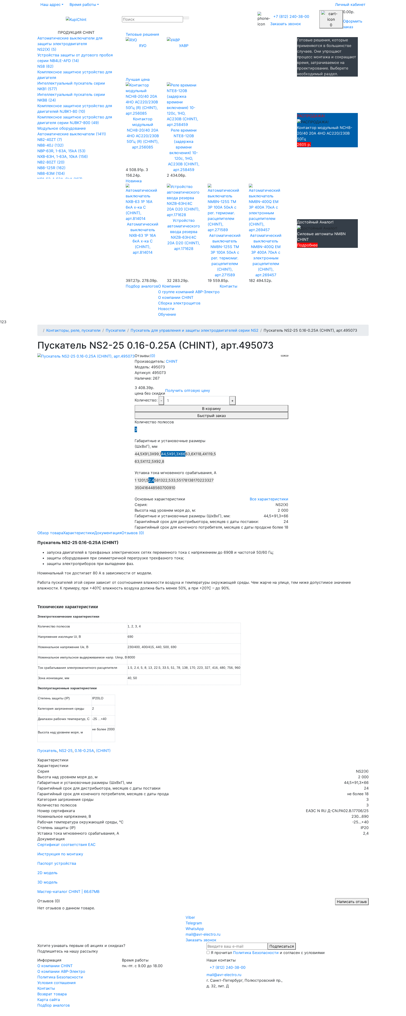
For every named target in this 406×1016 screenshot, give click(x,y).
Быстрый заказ (211, 415)
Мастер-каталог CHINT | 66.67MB (68, 891)
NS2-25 (66, 750)
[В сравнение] (286, 355)
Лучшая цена (138, 79)
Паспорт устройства (56, 863)
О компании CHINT (55, 965)
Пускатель (47, 750)
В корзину (211, 408)
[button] (51, 4)
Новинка (134, 181)
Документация (107, 532)
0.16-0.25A (84, 750)
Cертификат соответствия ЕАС (66, 844)
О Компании (169, 286)
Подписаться (281, 946)
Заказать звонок (285, 23)
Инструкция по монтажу (60, 854)
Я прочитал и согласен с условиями (268, 952)
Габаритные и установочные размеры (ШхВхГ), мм (170, 443)
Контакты (228, 286)
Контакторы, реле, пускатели (73, 330)
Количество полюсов (154, 422)
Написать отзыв (352, 901)
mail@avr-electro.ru (224, 974)
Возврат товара (52, 994)
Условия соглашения (56, 982)
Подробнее (307, 245)
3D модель (47, 882)
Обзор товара (50, 532)
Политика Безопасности (256, 952)
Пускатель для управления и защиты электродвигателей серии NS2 (194, 330)
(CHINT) (103, 750)
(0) (152, 355)
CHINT (172, 361)
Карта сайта (48, 999)
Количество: (146, 400)
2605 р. (304, 144)
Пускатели (115, 330)
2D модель (47, 872)
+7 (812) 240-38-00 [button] (228, 967)
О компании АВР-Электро (61, 971)
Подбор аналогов (142, 286)
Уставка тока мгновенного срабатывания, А (175, 472)
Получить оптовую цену (187, 390)
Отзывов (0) (132, 532)
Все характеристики (269, 499)
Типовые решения (142, 34)
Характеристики (78, 532)
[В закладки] (283, 355)
